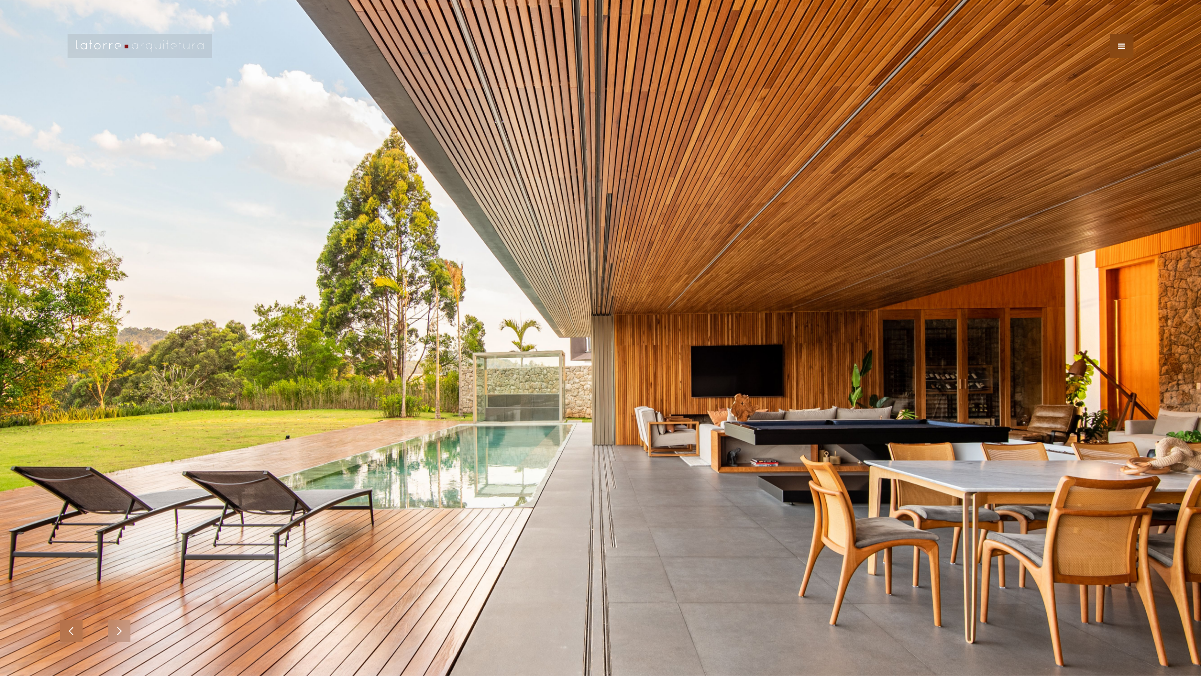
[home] (140, 46)
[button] (1121, 46)
